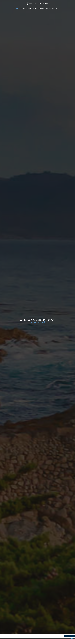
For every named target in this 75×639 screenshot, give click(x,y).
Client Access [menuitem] (54, 8)
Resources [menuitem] (41, 8)
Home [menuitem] (17, 8)
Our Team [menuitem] (22, 8)
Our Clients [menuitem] (35, 8)
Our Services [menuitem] (28, 8)
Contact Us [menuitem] (48, 8)
